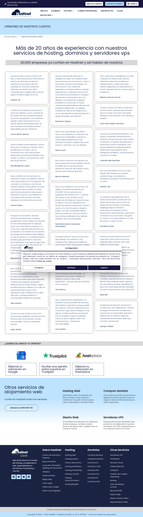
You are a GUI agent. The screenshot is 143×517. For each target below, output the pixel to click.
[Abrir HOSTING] (73, 11)
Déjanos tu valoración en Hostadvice (84, 369)
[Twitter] (18, 477)
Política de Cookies (44, 261)
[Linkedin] (28, 477)
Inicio (19, 37)
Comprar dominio (115, 391)
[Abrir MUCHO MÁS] (52, 15)
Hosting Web (71, 391)
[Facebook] (13, 477)
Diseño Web (71, 417)
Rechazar (71, 268)
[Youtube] (23, 477)
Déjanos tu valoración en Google (17, 369)
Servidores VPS (113, 417)
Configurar (38, 268)
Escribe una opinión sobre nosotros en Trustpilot (54, 369)
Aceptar (104, 268)
